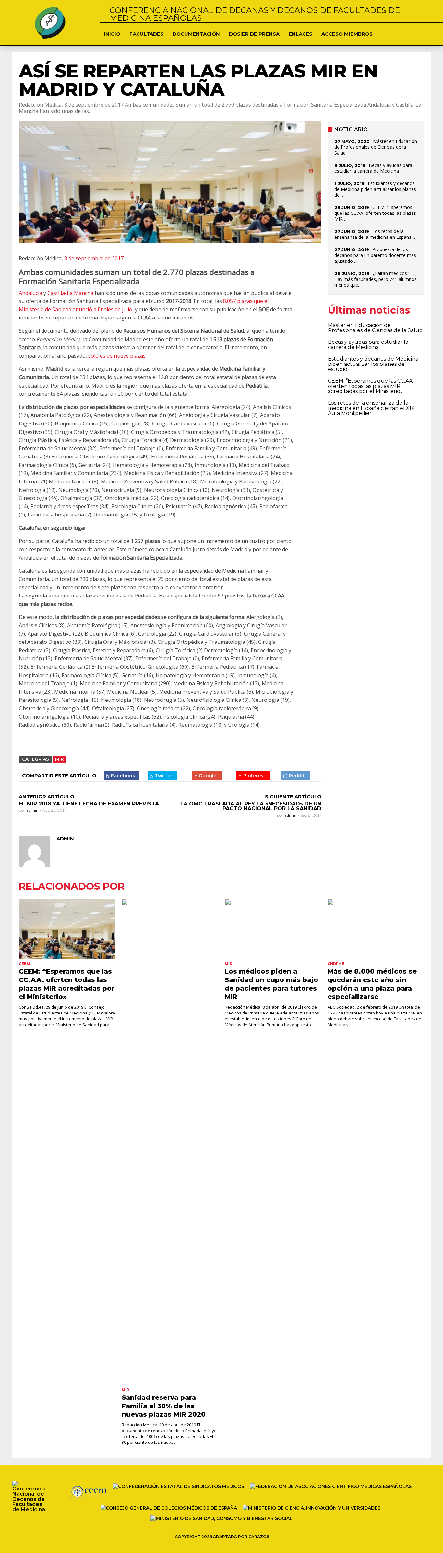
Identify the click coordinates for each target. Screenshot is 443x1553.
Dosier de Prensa (254, 34)
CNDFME (336, 963)
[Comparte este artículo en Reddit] (295, 775)
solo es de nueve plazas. (117, 355)
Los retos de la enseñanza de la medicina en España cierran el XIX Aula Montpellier (371, 408)
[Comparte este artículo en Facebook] (121, 775)
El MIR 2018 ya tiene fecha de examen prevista (89, 804)
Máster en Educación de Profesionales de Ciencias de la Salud (375, 147)
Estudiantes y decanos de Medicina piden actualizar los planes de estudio (373, 364)
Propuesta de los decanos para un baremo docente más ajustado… (375, 255)
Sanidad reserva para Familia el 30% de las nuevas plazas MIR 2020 (164, 1406)
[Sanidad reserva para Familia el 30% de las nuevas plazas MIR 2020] (170, 1142)
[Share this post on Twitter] (162, 775)
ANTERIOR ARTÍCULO (46, 797)
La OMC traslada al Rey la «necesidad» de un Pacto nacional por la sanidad (250, 806)
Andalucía (30, 292)
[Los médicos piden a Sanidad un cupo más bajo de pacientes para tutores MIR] (273, 929)
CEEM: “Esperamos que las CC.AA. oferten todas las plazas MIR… (375, 213)
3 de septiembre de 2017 (94, 258)
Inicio (112, 34)
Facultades (146, 34)
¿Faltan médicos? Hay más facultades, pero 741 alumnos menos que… (375, 279)
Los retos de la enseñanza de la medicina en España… (374, 234)
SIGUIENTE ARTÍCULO (293, 797)
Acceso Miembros (347, 34)
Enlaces (300, 34)
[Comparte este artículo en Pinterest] (253, 775)
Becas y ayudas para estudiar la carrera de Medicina (373, 168)
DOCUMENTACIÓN (196, 34)
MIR (59, 759)
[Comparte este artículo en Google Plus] (207, 775)
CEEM (24, 963)
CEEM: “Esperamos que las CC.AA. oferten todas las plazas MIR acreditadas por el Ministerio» (371, 386)
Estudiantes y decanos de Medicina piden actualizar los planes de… (375, 189)
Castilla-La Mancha (70, 292)
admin (33, 810)
